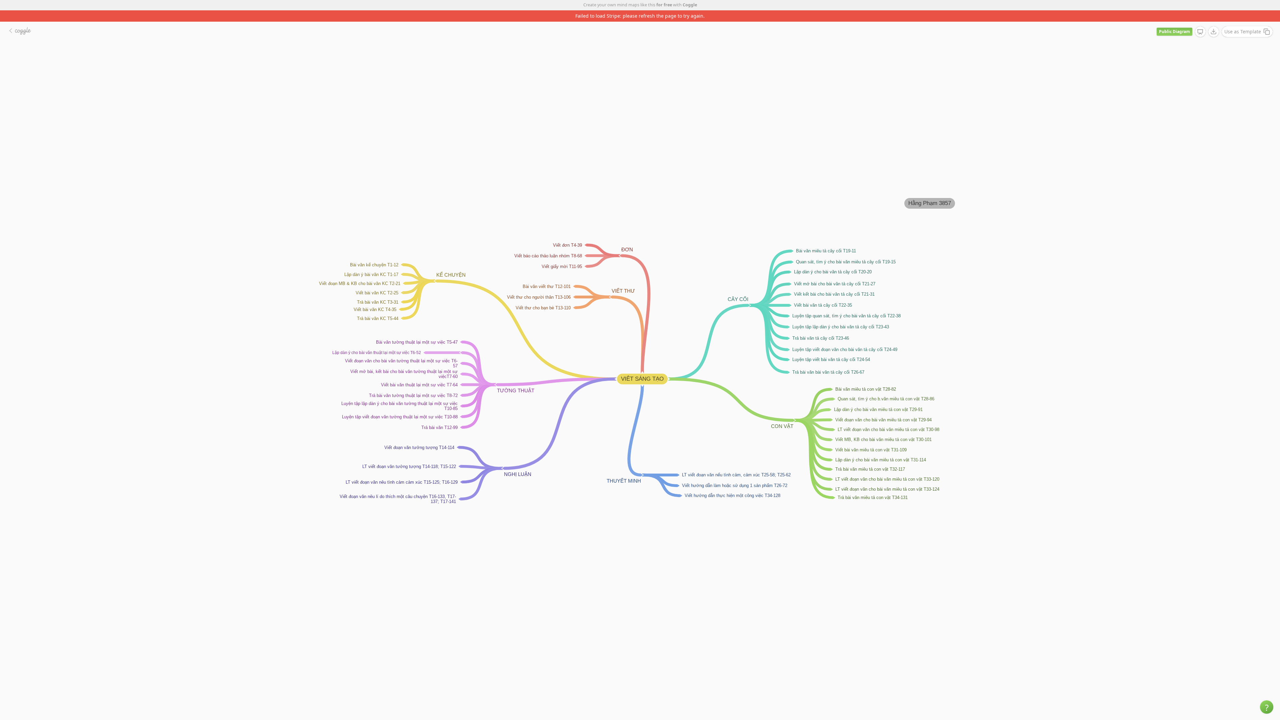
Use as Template (1242, 20)
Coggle (690, 5)
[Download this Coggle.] (1213, 20)
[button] (1266, 707)
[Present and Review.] (1200, 20)
